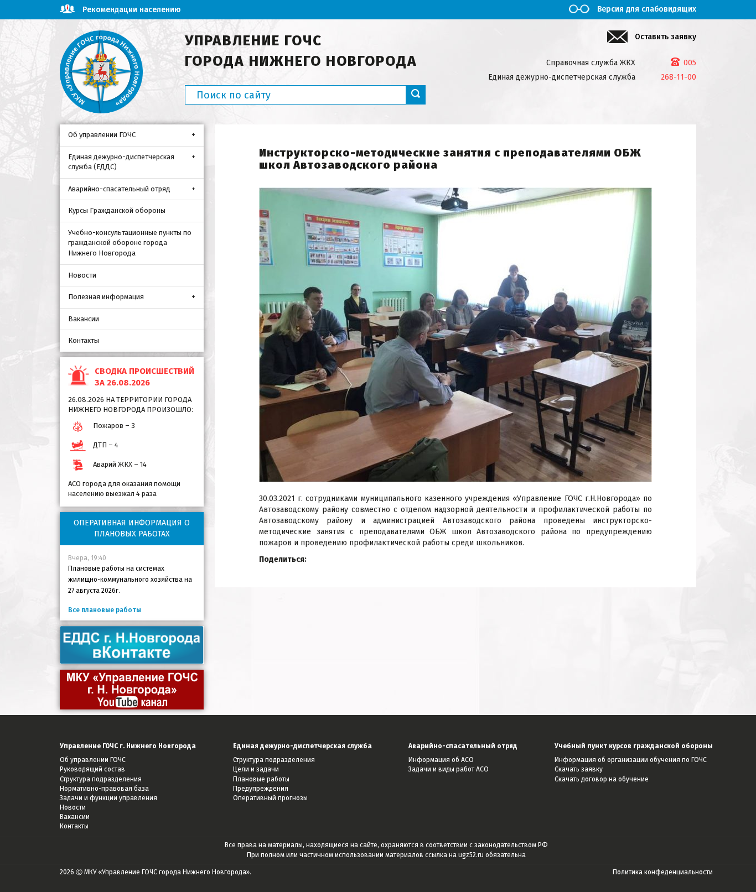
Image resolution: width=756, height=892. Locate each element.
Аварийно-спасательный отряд (119, 189)
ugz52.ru (471, 855)
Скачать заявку (579, 769)
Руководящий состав (92, 769)
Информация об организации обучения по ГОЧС (631, 760)
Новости (82, 275)
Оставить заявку (665, 36)
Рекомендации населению (131, 9)
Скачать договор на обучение (602, 779)
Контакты (83, 340)
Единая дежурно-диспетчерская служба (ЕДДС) (121, 162)
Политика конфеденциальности (663, 872)
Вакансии (83, 319)
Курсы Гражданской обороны (116, 210)
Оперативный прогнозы (270, 798)
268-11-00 (678, 77)
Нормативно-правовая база (104, 788)
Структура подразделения (101, 779)
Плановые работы (261, 779)
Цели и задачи (256, 769)
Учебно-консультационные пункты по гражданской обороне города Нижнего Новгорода (129, 242)
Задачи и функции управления (108, 798)
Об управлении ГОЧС (102, 135)
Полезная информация (106, 297)
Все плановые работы (104, 610)
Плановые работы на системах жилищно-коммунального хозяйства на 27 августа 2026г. (130, 579)
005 (689, 62)
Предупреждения (260, 788)
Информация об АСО (441, 760)
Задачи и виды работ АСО (448, 769)
